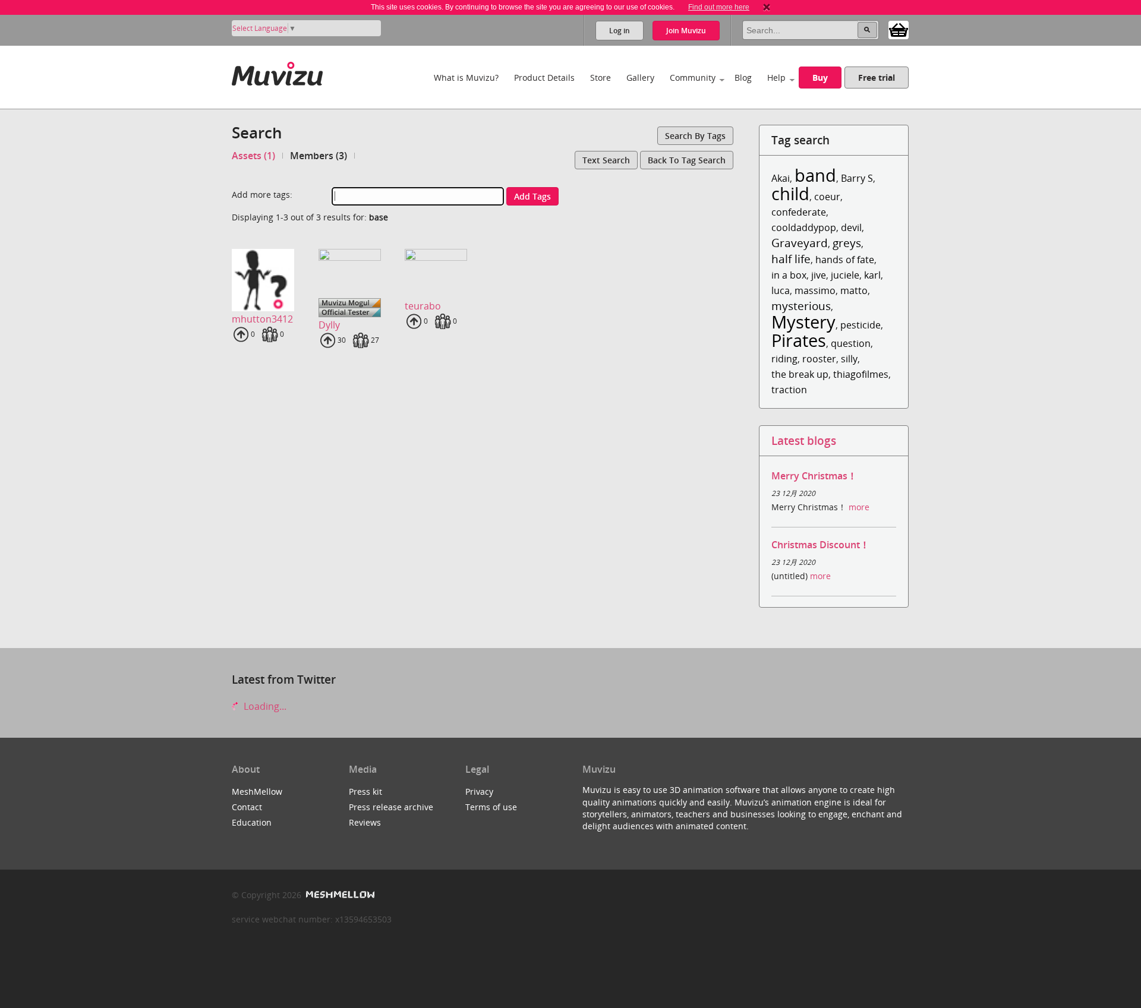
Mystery (803, 321)
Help (776, 77)
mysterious (801, 306)
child (790, 193)
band (815, 175)
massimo (815, 290)
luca (780, 290)
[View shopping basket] (898, 29)
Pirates (798, 340)
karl (872, 275)
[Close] (766, 7)
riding (784, 358)
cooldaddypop (803, 227)
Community (693, 77)
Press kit (365, 791)
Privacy (479, 791)
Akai (780, 178)
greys (847, 243)
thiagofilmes (860, 374)
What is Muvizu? (466, 77)
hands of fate (844, 259)
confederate (798, 212)
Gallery (640, 77)
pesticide (860, 324)
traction (789, 389)
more (859, 507)
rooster (819, 358)
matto (854, 290)
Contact (247, 807)
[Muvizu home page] (277, 71)
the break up (799, 374)
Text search (606, 160)
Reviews (365, 822)
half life (791, 259)
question (851, 343)
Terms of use (491, 807)
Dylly (329, 324)
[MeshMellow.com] (339, 894)
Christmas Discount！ (820, 544)
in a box (788, 275)
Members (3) (318, 155)
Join (686, 31)
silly (849, 358)
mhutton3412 (262, 319)
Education (252, 822)
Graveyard (799, 243)
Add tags (532, 196)
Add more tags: (262, 194)
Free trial (876, 77)
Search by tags (695, 135)
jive (818, 275)
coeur (827, 196)
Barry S (857, 178)
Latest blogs (803, 440)
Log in (619, 31)
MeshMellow (257, 791)
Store (600, 77)
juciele (845, 275)
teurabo (423, 305)
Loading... (263, 706)
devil (851, 227)
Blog (743, 77)
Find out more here (718, 7)
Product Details (544, 77)
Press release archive (391, 807)
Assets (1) (253, 155)
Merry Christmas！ (814, 475)
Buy (820, 77)
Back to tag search (687, 160)
